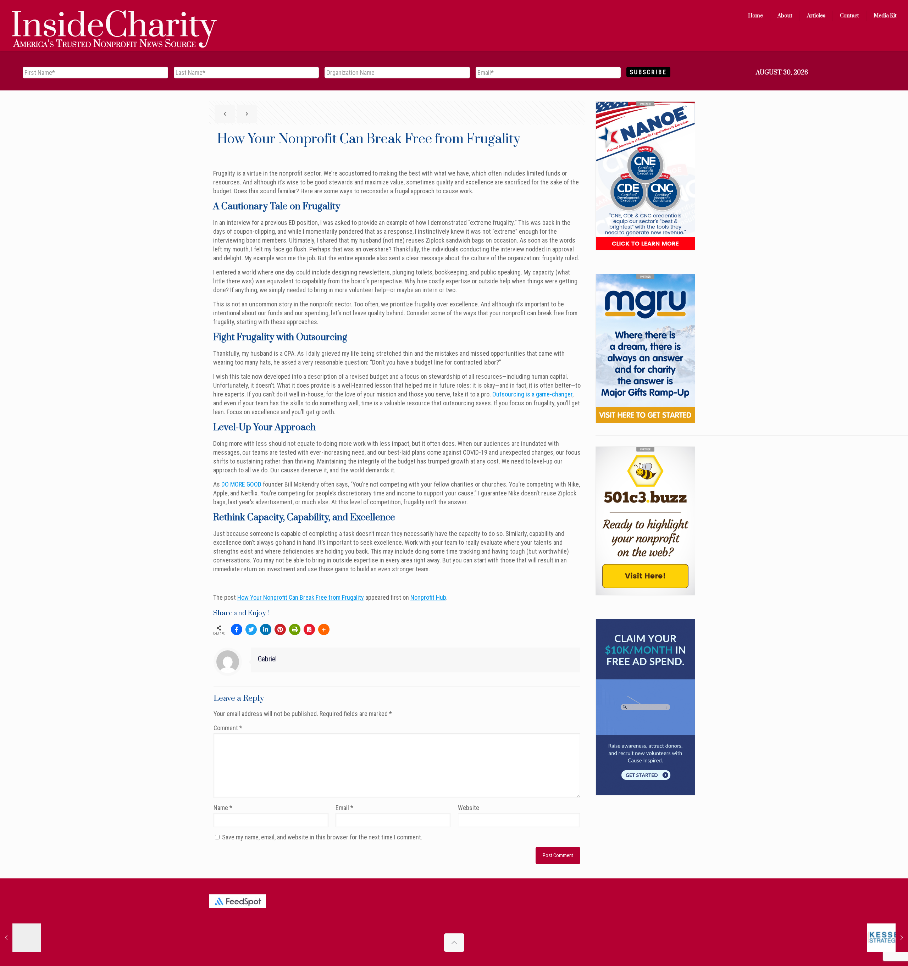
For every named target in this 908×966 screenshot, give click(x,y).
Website (468, 807)
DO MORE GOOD (241, 484)
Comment (228, 728)
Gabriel (267, 659)
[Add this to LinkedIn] (265, 629)
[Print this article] (294, 629)
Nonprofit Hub (428, 597)
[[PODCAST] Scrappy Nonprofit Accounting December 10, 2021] (887, 937)
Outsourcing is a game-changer (532, 394)
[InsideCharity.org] (114, 16)
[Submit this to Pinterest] (280, 629)
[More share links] (324, 629)
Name (223, 807)
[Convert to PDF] (309, 629)
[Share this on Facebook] (236, 629)
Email (344, 807)
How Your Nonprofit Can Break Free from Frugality (300, 597)
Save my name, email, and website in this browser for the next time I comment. (322, 837)
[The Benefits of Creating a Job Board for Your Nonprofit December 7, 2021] (20, 937)
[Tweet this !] (251, 629)
